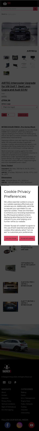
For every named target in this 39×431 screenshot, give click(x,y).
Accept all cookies (27, 238)
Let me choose (11, 238)
